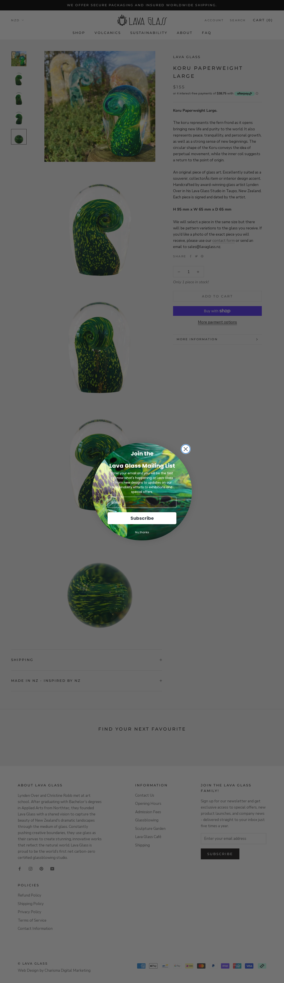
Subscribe (142, 518)
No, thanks (142, 532)
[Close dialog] (185, 449)
